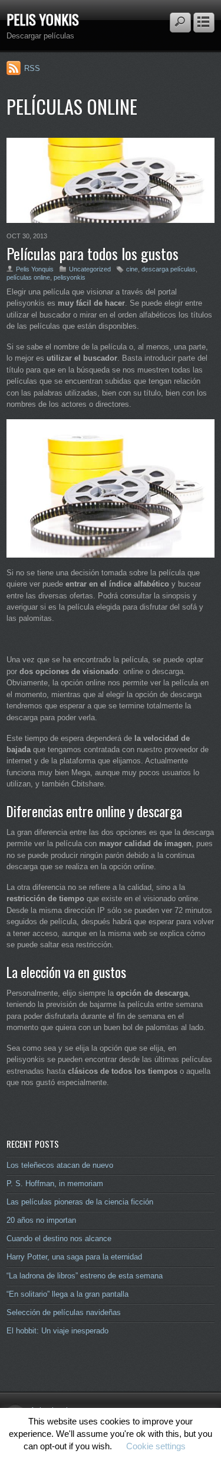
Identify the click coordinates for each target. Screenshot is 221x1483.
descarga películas (168, 269)
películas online (28, 277)
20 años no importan (41, 1220)
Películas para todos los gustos (92, 253)
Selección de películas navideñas (63, 1312)
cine (132, 269)
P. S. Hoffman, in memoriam (54, 1183)
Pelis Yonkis (42, 19)
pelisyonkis (69, 277)
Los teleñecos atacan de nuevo (59, 1165)
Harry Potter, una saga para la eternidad (74, 1256)
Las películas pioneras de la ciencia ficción (79, 1201)
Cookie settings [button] (156, 1446)
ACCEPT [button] (110, 1463)
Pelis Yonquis (35, 269)
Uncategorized (90, 269)
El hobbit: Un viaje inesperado (57, 1330)
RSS (32, 68)
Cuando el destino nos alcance (58, 1238)
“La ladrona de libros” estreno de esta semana (84, 1275)
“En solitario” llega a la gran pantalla (67, 1294)
